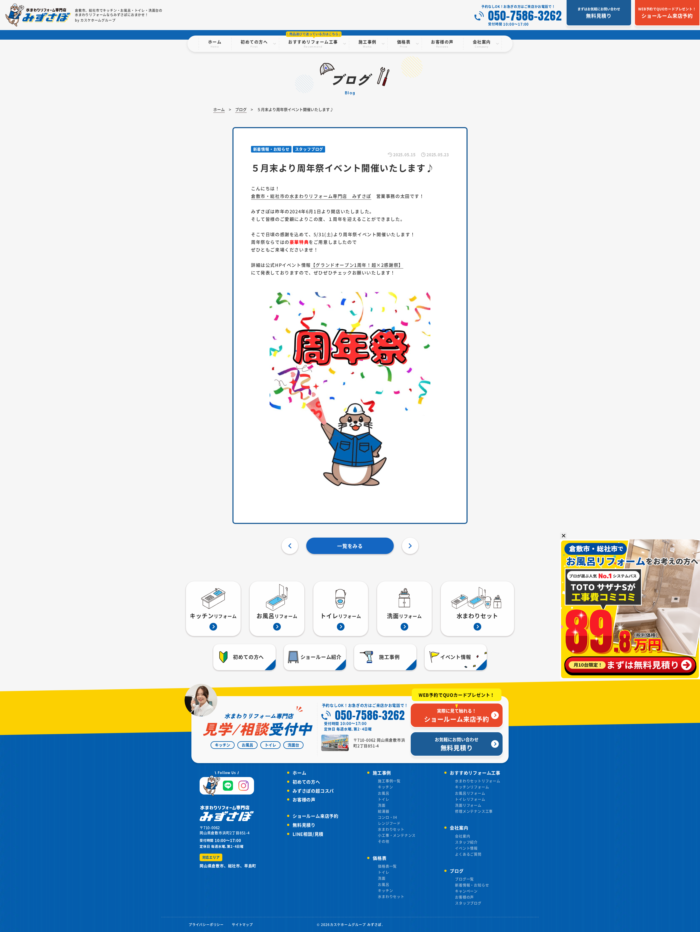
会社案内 (462, 836)
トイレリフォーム (470, 799)
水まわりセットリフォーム (477, 780)
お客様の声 (304, 799)
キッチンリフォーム (472, 786)
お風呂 (383, 793)
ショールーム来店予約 (316, 816)
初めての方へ (306, 781)
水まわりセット (391, 829)
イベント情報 (466, 848)
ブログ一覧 (464, 878)
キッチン (385, 786)
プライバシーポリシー (206, 924)
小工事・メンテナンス (397, 835)
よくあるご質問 (468, 854)
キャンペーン (466, 890)
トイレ (383, 799)
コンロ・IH (387, 817)
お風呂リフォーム (470, 793)
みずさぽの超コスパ (313, 790)
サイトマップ (242, 924)
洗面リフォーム (468, 805)
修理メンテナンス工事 (474, 811)
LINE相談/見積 (308, 834)
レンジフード (389, 823)
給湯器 (383, 811)
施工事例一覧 (389, 780)
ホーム (299, 772)
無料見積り (304, 825)
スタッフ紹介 (466, 842)
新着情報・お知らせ (472, 884)
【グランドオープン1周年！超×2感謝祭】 (357, 265)
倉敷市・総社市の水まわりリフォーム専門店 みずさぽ (311, 196)
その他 (383, 841)
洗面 (382, 805)
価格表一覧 (387, 866)
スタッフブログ (468, 902)
